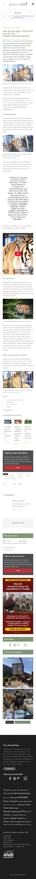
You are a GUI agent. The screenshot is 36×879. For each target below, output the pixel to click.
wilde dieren (18, 824)
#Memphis (19, 474)
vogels (27, 821)
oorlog (11, 815)
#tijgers (20, 476)
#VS (21, 478)
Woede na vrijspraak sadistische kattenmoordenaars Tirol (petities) (17, 433)
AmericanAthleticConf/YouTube (24, 83)
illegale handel (27, 801)
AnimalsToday (6, 39)
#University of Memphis (10, 478)
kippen (17, 808)
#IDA (12, 474)
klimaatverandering (11, 811)
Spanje (13, 818)
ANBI (26, 832)
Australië (20, 790)
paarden (16, 815)
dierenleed (11, 793)
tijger (24, 45)
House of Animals (12, 543)
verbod (12, 821)
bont (28, 790)
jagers (24, 804)
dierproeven (6, 797)
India (4, 804)
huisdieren (20, 801)
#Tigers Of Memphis (9, 476)
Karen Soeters (22, 541)
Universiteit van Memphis (12, 41)
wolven (24, 824)
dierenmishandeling (22, 793)
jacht (20, 805)
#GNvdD (6, 790)
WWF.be (9, 407)
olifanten (6, 815)
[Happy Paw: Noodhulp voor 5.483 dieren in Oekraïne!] (18, 704)
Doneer (18, 467)
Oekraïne (28, 811)
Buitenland (7, 27)
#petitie (28, 474)
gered (17, 797)
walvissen (12, 824)
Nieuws (9, 16)
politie (24, 815)
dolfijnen (12, 797)
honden (24, 797)
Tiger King (21, 332)
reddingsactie (6, 818)
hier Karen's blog (10, 547)
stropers (25, 818)
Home (4, 16)
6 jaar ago (14, 509)
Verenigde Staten (20, 821)
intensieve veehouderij (10, 804)
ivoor (17, 804)
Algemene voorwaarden (17, 832)
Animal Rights (13, 790)
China (5, 793)
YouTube (20, 226)
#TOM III (28, 476)
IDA (4, 52)
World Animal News (12, 404)
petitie (27, 52)
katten (11, 808)
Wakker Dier (6, 824)
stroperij (20, 818)
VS (30, 821)
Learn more (9, 768)
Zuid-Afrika (28, 824)
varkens (6, 821)
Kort (13, 27)
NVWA (22, 811)
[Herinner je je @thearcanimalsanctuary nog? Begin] (18, 672)
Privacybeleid (6, 832)
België (24, 790)
